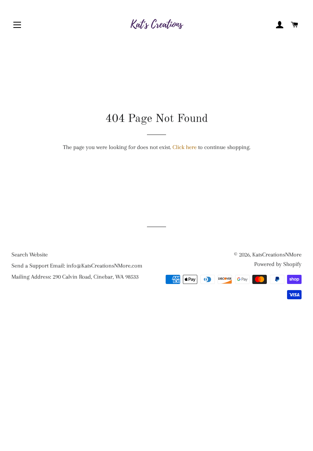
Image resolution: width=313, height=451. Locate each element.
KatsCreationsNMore (277, 254)
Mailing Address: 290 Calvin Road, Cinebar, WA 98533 (75, 276)
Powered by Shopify (278, 264)
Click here (185, 147)
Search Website (29, 254)
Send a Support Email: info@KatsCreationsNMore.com (76, 265)
